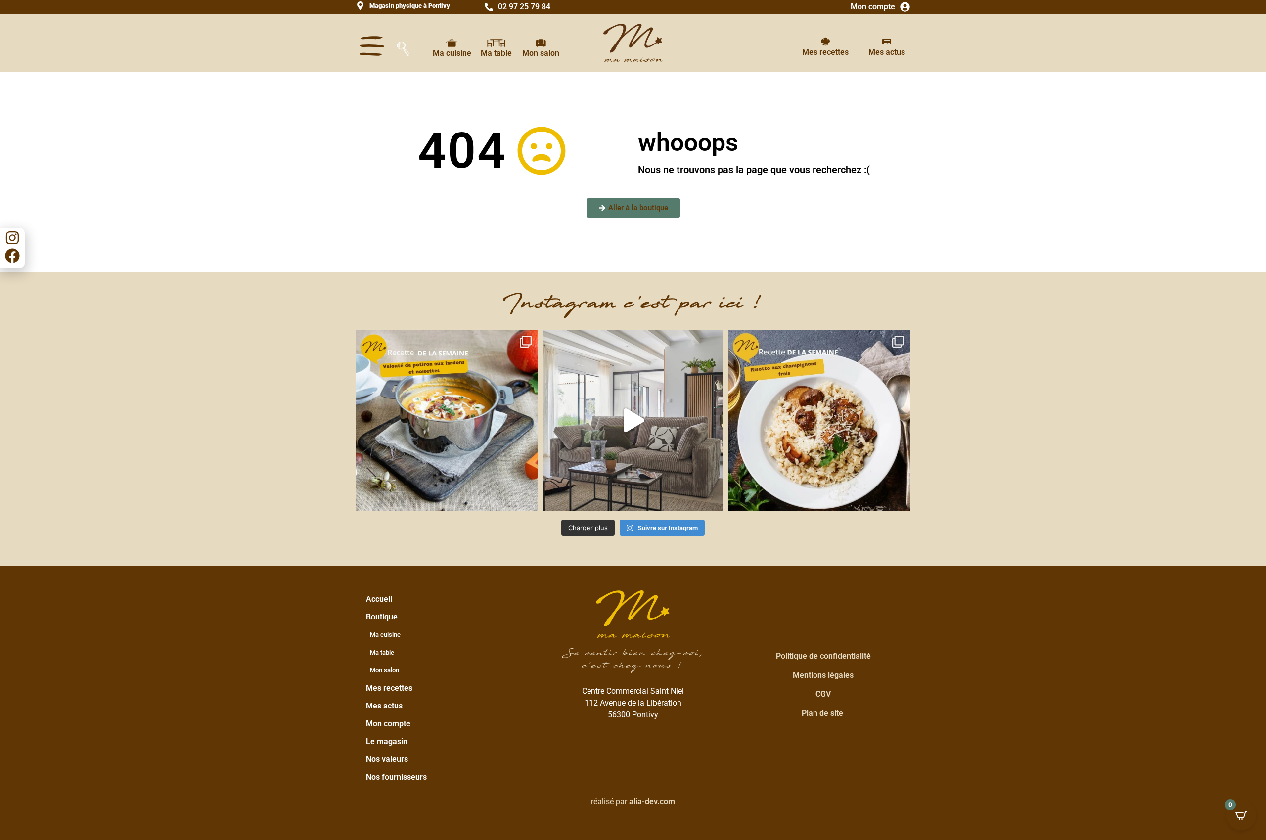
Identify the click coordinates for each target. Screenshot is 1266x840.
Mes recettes (825, 52)
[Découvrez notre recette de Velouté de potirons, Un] (447, 420)
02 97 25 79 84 (524, 6)
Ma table (496, 53)
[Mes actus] (886, 41)
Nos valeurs (387, 759)
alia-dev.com (652, 801)
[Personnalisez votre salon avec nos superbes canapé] (633, 420)
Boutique (382, 616)
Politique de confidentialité (823, 656)
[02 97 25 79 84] (489, 7)
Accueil (379, 599)
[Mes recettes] (825, 41)
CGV (823, 694)
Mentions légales (823, 675)
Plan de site (822, 713)
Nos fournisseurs (396, 777)
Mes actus (886, 52)
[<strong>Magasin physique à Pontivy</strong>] (360, 5)
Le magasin (386, 741)
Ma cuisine (452, 53)
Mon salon (540, 53)
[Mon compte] (905, 7)
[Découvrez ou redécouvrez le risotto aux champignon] (819, 420)
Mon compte (873, 6)
